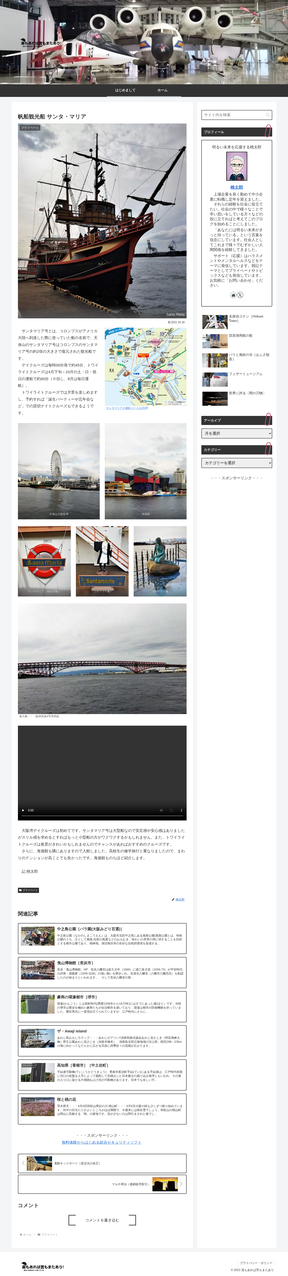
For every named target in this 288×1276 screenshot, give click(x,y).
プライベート (30, 890)
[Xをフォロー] (240, 295)
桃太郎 (236, 187)
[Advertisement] (236, 649)
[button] (268, 115)
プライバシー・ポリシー (256, 1263)
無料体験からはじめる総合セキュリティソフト (101, 1142)
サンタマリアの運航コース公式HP (127, 408)
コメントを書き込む (102, 1220)
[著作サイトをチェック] (233, 295)
